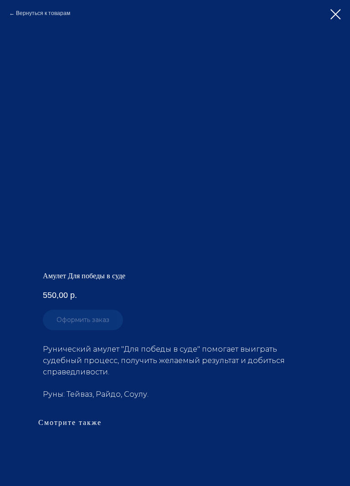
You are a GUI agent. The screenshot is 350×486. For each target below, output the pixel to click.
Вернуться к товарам (43, 13)
